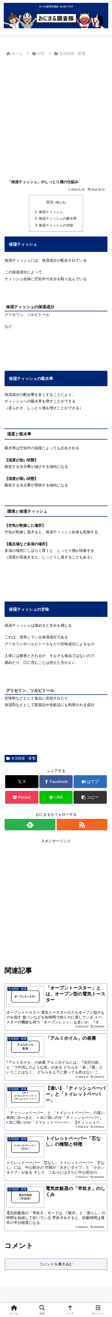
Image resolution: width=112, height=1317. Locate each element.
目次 (50, 202)
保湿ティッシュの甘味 (56, 225)
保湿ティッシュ (51, 212)
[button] (90, 797)
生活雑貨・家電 (23, 758)
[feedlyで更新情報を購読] (30, 824)
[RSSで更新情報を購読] (82, 824)
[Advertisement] (56, 116)
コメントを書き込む (56, 1264)
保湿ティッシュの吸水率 (58, 218)
